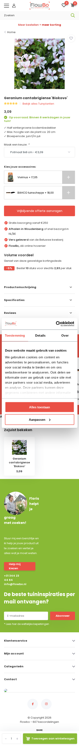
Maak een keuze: (16, 145)
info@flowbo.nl (13, 584)
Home (11, 32)
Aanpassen (37, 419)
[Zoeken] (73, 15)
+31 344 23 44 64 (11, 578)
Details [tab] (40, 335)
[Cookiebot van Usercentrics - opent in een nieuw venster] (56, 323)
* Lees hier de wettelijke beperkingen (26, 624)
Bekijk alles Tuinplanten (38, 104)
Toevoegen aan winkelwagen (53, 739)
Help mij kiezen (15, 566)
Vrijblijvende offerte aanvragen (39, 211)
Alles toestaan (39, 407)
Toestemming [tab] (15, 335)
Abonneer (63, 616)
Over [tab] (64, 335)
